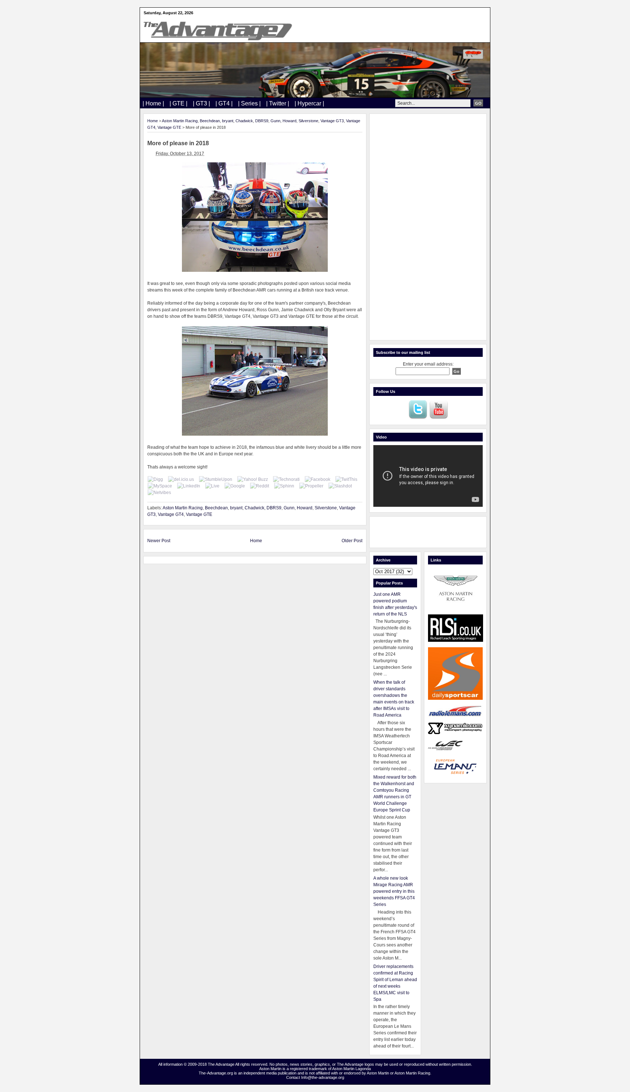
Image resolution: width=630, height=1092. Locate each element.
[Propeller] (311, 486)
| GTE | (178, 103)
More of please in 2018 (178, 143)
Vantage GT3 (332, 121)
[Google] (235, 486)
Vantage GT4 (171, 514)
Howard (289, 121)
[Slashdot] (340, 486)
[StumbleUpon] (215, 479)
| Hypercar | (309, 103)
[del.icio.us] (181, 479)
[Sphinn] (284, 486)
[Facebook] (317, 479)
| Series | (249, 103)
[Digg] (155, 479)
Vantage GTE (169, 127)
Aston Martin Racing (180, 121)
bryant (227, 121)
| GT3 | (201, 103)
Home (152, 121)
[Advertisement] (428, 226)
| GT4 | (224, 103)
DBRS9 (261, 121)
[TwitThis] (346, 479)
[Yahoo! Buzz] (252, 479)
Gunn (275, 121)
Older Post (352, 540)
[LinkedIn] (188, 486)
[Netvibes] (159, 492)
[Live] (212, 486)
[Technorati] (286, 479)
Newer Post (158, 540)
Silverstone (308, 121)
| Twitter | (277, 103)
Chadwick (244, 121)
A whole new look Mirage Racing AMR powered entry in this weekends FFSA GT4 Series (394, 891)
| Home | (153, 103)
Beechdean (210, 121)
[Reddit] (259, 486)
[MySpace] (160, 486)
